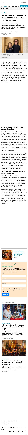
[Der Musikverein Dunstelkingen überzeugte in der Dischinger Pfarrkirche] (14, 348)
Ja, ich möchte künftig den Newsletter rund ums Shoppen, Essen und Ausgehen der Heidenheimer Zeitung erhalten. (13, 290)
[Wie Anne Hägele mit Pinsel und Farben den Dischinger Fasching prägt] (14, 312)
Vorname (4, 278)
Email (3, 273)
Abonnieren (24, 6)
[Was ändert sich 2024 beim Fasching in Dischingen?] (7, 255)
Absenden (5, 294)
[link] (20, 254)
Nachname (4, 283)
